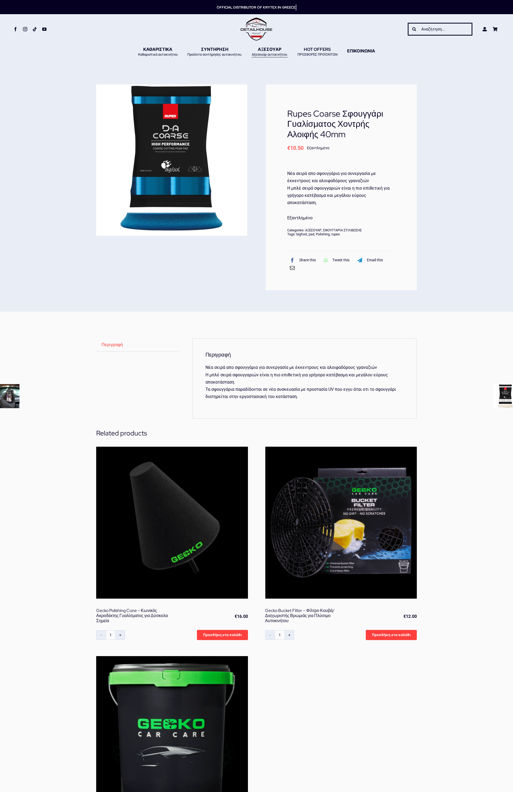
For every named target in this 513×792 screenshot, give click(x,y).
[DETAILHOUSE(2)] (256, 19)
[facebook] (15, 29)
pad (311, 234)
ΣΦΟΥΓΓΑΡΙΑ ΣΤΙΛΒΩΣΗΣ (342, 230)
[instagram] (25, 29)
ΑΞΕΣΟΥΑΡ (313, 230)
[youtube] (44, 29)
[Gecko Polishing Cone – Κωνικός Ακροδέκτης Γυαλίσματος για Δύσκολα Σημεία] (172, 523)
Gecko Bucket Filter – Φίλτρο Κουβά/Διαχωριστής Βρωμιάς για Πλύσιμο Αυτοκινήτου (300, 615)
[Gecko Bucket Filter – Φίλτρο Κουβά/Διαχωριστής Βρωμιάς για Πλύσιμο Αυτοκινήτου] (341, 523)
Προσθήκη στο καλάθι (222, 635)
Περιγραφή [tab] (112, 344)
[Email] (292, 267)
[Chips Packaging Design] (171, 160)
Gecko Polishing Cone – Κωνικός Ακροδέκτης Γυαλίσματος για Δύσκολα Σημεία (132, 615)
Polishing (323, 234)
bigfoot (301, 234)
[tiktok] (35, 29)
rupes (335, 234)
